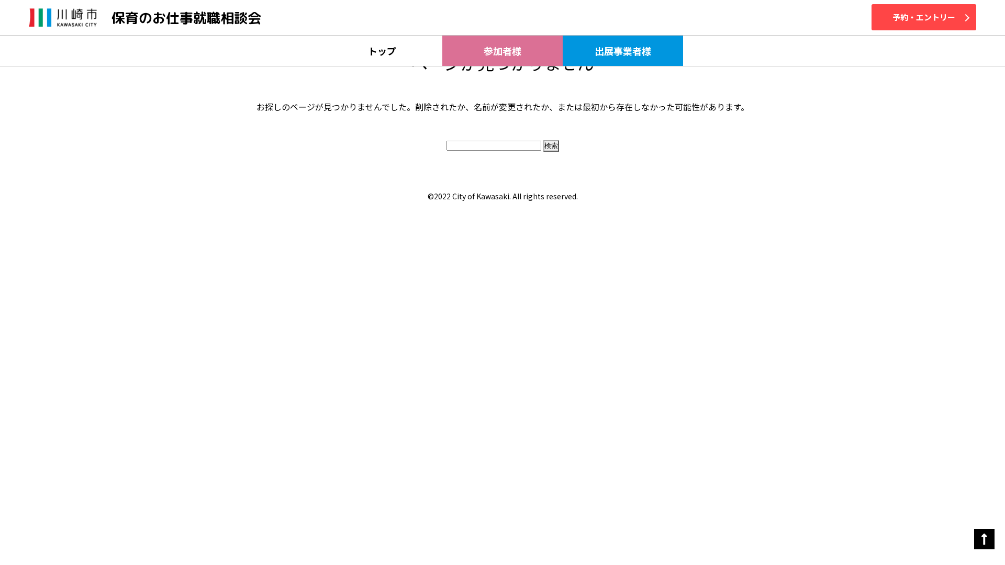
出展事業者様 (623, 51)
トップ (382, 51)
